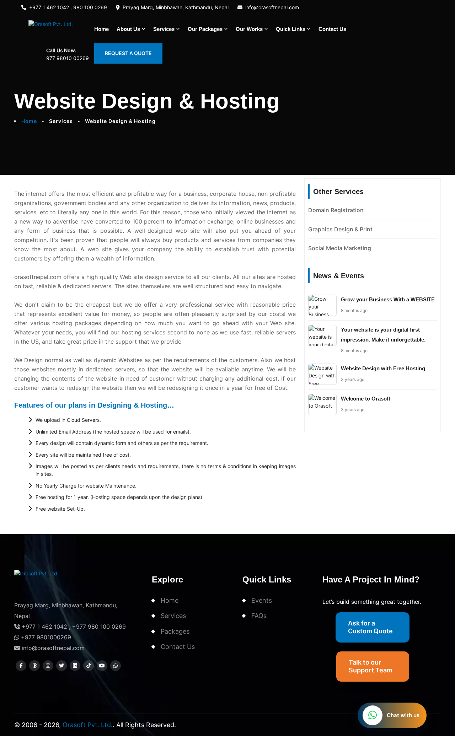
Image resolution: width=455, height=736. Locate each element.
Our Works (249, 29)
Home (101, 29)
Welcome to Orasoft (365, 399)
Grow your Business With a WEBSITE (388, 299)
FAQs (259, 615)
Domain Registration (336, 210)
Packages (175, 631)
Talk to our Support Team (370, 666)
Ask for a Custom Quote (370, 627)
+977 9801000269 (45, 637)
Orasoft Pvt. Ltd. (88, 725)
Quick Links (290, 29)
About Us (128, 29)
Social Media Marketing (339, 248)
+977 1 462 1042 (43, 626)
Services (164, 29)
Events (261, 600)
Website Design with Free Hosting (383, 368)
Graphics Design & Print (340, 229)
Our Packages (205, 29)
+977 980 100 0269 (99, 626)
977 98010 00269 (67, 58)
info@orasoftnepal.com (272, 7)
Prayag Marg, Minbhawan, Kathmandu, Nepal (176, 7)
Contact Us (332, 29)
